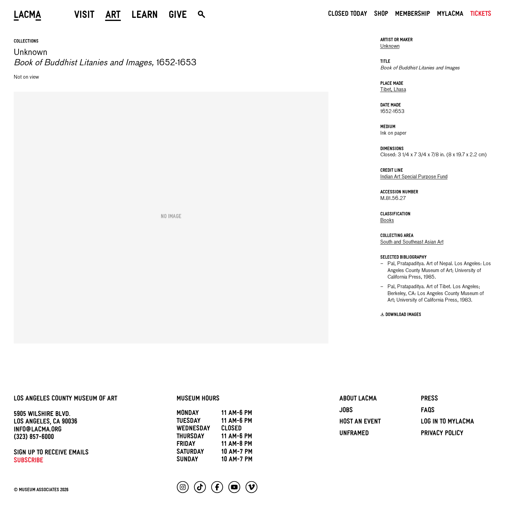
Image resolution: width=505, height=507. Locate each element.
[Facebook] (217, 487)
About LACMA (358, 399)
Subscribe (28, 461)
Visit (84, 16)
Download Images (403, 315)
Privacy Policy (442, 434)
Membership (412, 15)
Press (429, 399)
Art (113, 16)
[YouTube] (234, 487)
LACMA (27, 16)
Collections (26, 41)
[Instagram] (183, 487)
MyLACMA (450, 15)
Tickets (480, 15)
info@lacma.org (37, 430)
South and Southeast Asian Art (412, 242)
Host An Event (360, 422)
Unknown (390, 46)
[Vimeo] (251, 487)
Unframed (354, 434)
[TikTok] (200, 487)
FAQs (428, 411)
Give (178, 16)
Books (387, 220)
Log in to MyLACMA (447, 422)
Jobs (346, 411)
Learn (145, 16)
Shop (381, 15)
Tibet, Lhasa (393, 89)
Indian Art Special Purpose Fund (414, 176)
